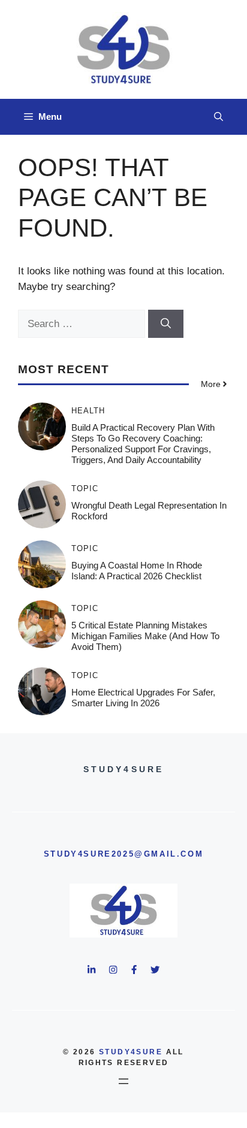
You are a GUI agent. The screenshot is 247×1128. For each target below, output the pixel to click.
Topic (84, 488)
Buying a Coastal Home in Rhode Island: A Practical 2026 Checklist (136, 570)
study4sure (130, 1052)
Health (88, 411)
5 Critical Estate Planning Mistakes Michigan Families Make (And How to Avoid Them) (145, 636)
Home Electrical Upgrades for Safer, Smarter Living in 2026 (143, 697)
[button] (218, 117)
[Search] (165, 324)
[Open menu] (123, 1081)
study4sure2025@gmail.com (123, 853)
